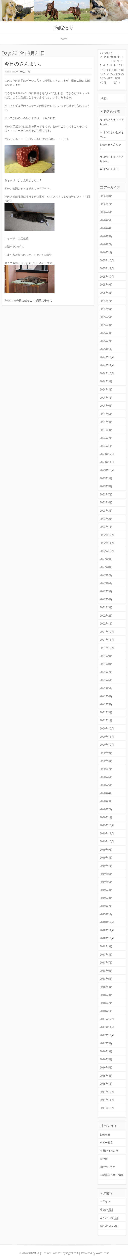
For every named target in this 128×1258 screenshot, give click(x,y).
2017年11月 (107, 1027)
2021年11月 (107, 639)
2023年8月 (106, 486)
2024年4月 (106, 422)
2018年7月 (106, 962)
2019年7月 (106, 866)
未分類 (104, 1159)
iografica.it (72, 1253)
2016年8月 (106, 1059)
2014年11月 (107, 1100)
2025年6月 (106, 309)
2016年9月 (106, 1051)
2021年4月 (106, 696)
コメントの (109, 1217)
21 (108, 74)
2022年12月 (107, 535)
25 (122, 74)
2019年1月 (106, 914)
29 (111, 78)
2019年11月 (107, 833)
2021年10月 (107, 648)
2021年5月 (106, 688)
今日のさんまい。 (24, 63)
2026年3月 (106, 236)
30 (115, 78)
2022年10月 (107, 551)
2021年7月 (106, 672)
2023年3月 (106, 510)
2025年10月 (107, 276)
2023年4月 (106, 502)
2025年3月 (106, 333)
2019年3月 (106, 898)
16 (115, 70)
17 (118, 70)
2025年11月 (107, 268)
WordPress (102, 1253)
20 (104, 74)
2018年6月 (106, 970)
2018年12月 (107, 922)
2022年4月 (106, 599)
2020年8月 (106, 761)
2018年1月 (106, 1011)
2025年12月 (107, 260)
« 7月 (103, 82)
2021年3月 (106, 704)
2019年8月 (106, 857)
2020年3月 (106, 801)
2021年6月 (106, 680)
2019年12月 (107, 825)
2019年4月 (106, 890)
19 (101, 74)
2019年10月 (107, 841)
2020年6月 (106, 777)
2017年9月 (106, 1043)
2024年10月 (107, 373)
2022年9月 (106, 559)
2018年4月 (106, 987)
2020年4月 (106, 793)
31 (118, 78)
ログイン (105, 1201)
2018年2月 (106, 1003)
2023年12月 (107, 454)
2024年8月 (106, 389)
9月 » (117, 82)
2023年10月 (107, 470)
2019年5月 (106, 882)
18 (122, 70)
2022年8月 (106, 567)
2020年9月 (106, 753)
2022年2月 (106, 615)
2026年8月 (106, 196)
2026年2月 (106, 244)
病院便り (64, 27)
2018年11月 (107, 930)
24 (118, 74)
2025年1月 (106, 349)
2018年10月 (107, 938)
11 (122, 65)
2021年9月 (106, 656)
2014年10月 (107, 1108)
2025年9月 (106, 284)
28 (108, 78)
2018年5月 (106, 978)
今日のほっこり (25, 300)
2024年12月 (107, 357)
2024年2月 (106, 438)
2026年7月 (106, 204)
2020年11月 (107, 736)
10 (118, 65)
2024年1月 (106, 446)
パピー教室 (106, 1142)
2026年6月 (106, 212)
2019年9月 (106, 849)
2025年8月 (106, 292)
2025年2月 (106, 341)
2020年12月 (107, 728)
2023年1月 (106, 527)
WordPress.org (109, 1225)
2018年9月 (106, 946)
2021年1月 (106, 720)
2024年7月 (106, 397)
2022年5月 (106, 591)
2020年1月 (106, 817)
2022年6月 (106, 583)
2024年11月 (107, 365)
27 (104, 78)
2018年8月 (106, 954)
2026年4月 (106, 228)
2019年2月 (106, 906)
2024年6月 (106, 405)
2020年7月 (106, 769)
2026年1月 (106, 252)
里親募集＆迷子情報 (112, 1175)
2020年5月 (106, 785)
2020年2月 (106, 809)
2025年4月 (106, 325)
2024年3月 (106, 430)
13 (104, 70)
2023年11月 (107, 462)
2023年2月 (106, 519)
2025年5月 (106, 317)
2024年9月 (106, 381)
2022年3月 (106, 607)
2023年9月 (106, 478)
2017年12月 (107, 1019)
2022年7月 (106, 575)
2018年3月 (106, 995)
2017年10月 (107, 1035)
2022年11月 (107, 543)
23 (115, 74)
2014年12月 (107, 1092)
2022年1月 (106, 623)
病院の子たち (44, 300)
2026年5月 (106, 220)
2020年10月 (107, 744)
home (64, 39)
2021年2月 (106, 712)
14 (108, 70)
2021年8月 (106, 664)
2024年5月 (106, 414)
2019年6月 (106, 874)
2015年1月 (106, 1083)
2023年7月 (106, 494)
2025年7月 (106, 301)
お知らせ (105, 1134)
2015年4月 (106, 1075)
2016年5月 (106, 1067)
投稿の (106, 1209)
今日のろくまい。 (110, 169)
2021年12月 (107, 631)
